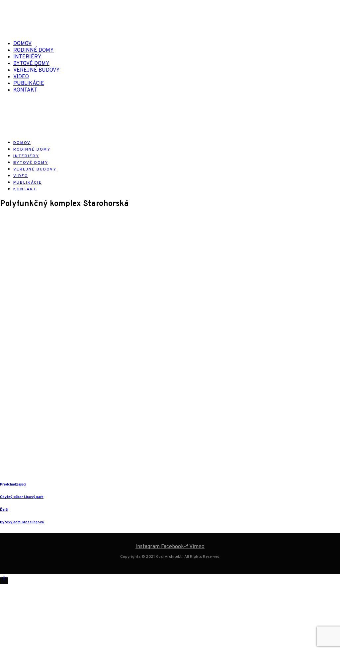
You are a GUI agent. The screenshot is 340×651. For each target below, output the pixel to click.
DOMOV (22, 43)
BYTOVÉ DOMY (31, 63)
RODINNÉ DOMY (33, 50)
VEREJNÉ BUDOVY (36, 70)
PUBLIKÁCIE (28, 83)
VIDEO (21, 77)
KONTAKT (25, 90)
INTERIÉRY (27, 57)
